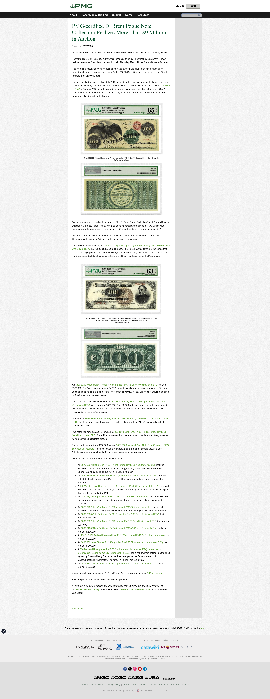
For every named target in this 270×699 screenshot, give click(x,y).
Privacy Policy (113, 684)
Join (193, 6)
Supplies (175, 684)
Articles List (78, 608)
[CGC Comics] (119, 678)
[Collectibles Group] (168, 678)
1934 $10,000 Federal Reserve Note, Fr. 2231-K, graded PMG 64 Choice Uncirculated (122, 535)
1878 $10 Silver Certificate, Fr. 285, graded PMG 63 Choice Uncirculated (117, 563)
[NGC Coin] (101, 678)
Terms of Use (96, 684)
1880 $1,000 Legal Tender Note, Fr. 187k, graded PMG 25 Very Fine (115, 496)
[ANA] (85, 647)
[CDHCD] (125, 647)
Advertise (163, 684)
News (128, 15)
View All (185, 647)
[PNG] (105, 647)
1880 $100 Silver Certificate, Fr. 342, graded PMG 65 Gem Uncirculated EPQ (119, 475)
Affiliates (152, 684)
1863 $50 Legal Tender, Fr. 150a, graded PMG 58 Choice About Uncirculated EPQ (122, 542)
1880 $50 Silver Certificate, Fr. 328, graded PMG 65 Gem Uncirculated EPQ (118, 521)
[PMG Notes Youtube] (140, 669)
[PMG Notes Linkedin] (145, 669)
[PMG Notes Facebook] (125, 669)
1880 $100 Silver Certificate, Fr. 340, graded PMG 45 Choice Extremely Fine (119, 528)
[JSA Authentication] (152, 678)
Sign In (180, 6)
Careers (84, 684)
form (203, 628)
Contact (186, 684)
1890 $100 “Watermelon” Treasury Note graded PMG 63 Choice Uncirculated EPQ (116, 385)
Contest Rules (130, 684)
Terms (142, 684)
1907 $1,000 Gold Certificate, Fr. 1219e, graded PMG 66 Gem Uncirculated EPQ (120, 486)
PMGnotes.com (154, 573)
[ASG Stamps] (136, 678)
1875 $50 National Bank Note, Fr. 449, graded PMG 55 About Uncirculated (118, 465)
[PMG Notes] (82, 6)
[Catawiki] (150, 647)
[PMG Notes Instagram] (135, 669)
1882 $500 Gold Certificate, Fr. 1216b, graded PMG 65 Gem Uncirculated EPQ (120, 514)
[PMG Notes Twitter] (130, 669)
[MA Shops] (170, 647)
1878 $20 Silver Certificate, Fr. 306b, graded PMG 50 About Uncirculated (117, 507)
